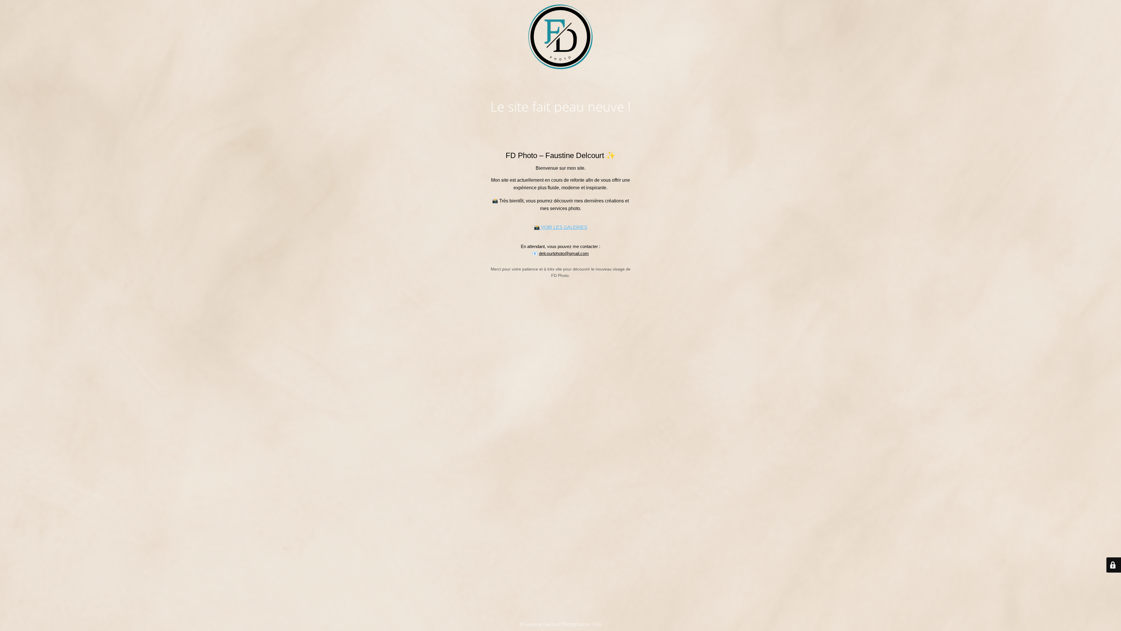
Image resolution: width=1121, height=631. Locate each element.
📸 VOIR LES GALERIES (560, 227)
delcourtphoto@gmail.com (564, 253)
